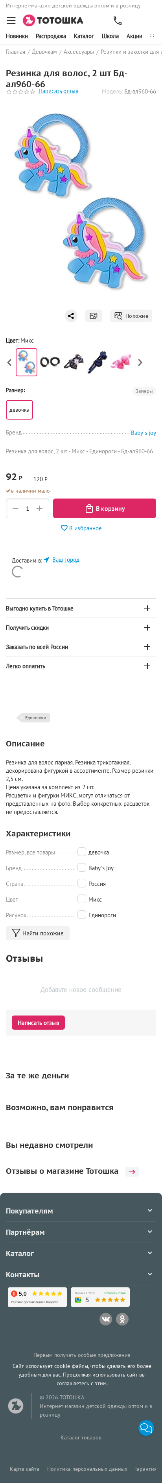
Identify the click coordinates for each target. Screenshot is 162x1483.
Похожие (135, 315)
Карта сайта (24, 1468)
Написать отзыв (58, 91)
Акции (134, 36)
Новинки (17, 36)
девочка (19, 409)
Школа (110, 36)
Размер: (15, 390)
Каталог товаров (81, 1437)
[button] (146, 1428)
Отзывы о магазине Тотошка (62, 1171)
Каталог (84, 36)
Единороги (35, 717)
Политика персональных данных (87, 1468)
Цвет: (12, 340)
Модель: (112, 91)
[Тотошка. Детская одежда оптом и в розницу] (55, 20)
